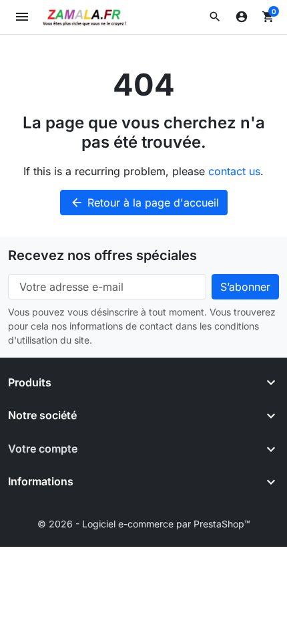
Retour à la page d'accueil (144, 202)
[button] (215, 16)
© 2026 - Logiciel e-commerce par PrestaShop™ (143, 523)
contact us (234, 171)
